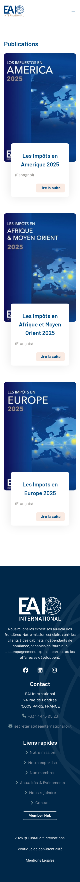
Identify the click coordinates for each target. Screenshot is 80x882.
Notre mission (42, 752)
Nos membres (42, 772)
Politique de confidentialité (40, 849)
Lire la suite (52, 188)
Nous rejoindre (42, 792)
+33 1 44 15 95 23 (43, 716)
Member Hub (39, 815)
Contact (42, 802)
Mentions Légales (40, 860)
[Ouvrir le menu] (73, 11)
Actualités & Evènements (42, 782)
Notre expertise (42, 762)
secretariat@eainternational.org (43, 726)
